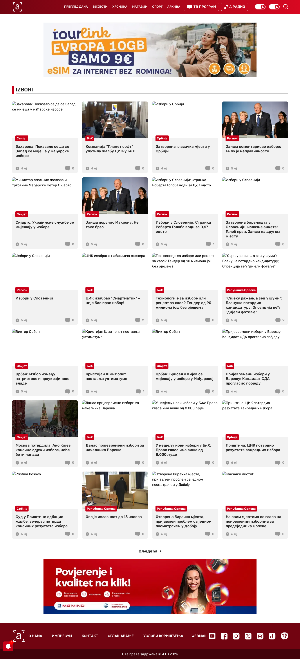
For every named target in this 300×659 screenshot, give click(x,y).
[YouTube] (212, 636)
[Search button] (285, 6)
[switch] (260, 6)
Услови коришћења (163, 636)
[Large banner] (150, 50)
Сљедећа (148, 551)
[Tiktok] (272, 636)
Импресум (62, 636)
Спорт (157, 7)
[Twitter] (248, 636)
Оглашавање (121, 636)
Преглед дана (76, 7)
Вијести (100, 7)
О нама (35, 636)
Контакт (90, 636)
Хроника (119, 7)
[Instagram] (236, 636)
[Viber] (284, 636)
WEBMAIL (199, 636)
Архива (173, 7)
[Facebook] (224, 636)
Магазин (139, 7)
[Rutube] (260, 636)
